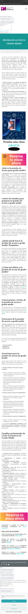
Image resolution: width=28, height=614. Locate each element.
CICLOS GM (18, 535)
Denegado (14, 605)
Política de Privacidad (17, 611)
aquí (24, 287)
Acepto (14, 601)
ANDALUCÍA (20, 553)
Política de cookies (9, 611)
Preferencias (14, 608)
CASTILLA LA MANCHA (14, 548)
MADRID (8, 542)
